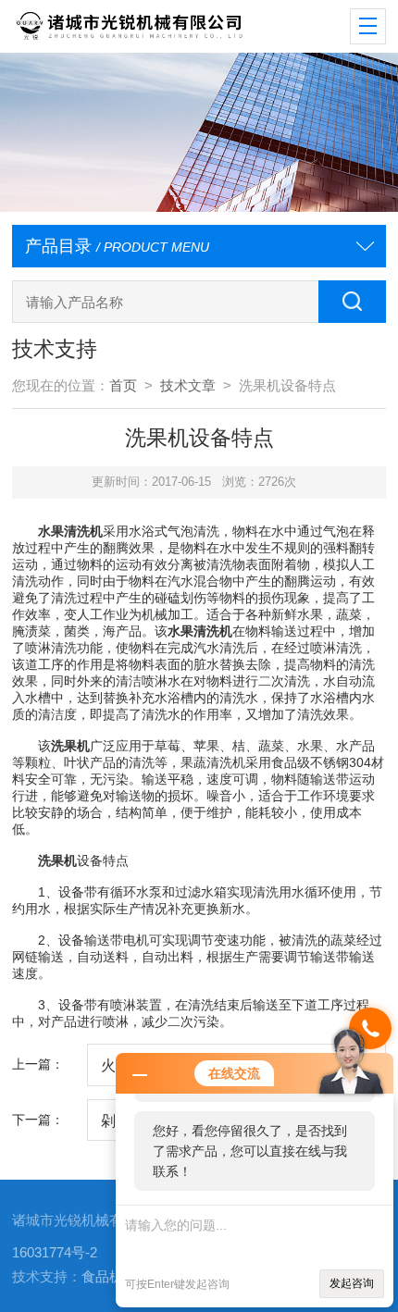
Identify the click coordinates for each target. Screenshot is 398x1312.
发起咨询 (352, 1283)
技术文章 (188, 385)
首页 (123, 385)
